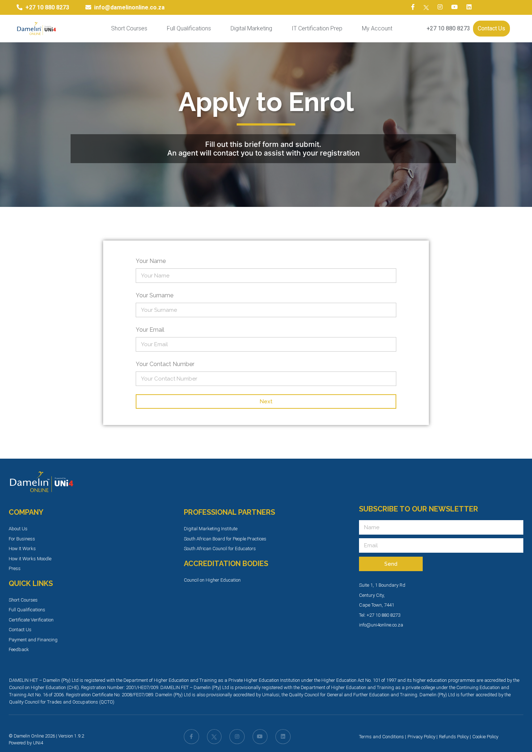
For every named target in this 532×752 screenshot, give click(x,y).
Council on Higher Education (212, 580)
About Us (18, 528)
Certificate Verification (31, 620)
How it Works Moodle (30, 558)
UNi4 (38, 742)
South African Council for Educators (220, 548)
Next (266, 401)
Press (15, 568)
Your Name (151, 261)
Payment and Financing (33, 639)
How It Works (22, 548)
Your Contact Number (165, 364)
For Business (22, 538)
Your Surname (154, 295)
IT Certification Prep (317, 28)
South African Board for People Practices (225, 538)
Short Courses (129, 28)
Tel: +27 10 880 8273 (379, 615)
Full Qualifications (189, 28)
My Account (377, 28)
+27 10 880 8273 (448, 28)
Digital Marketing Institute (210, 528)
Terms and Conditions (381, 736)
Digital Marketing (251, 28)
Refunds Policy (454, 736)
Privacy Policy (421, 736)
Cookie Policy (485, 736)
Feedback (19, 649)
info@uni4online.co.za (381, 625)
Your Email (150, 329)
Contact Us (491, 28)
